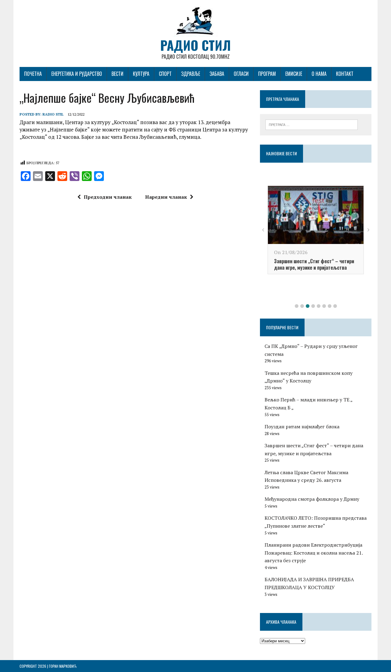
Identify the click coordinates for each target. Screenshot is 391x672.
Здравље (190, 73)
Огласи (241, 73)
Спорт (165, 73)
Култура (141, 73)
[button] (296, 306)
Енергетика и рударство (76, 73)
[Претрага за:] (311, 124)
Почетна (33, 73)
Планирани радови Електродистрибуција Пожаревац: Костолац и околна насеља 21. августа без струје (314, 552)
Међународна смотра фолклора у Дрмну (312, 499)
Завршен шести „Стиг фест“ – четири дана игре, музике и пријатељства (314, 264)
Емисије (293, 73)
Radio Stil (53, 114)
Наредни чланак (166, 197)
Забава (217, 73)
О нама (319, 73)
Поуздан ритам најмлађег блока (302, 426)
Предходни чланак (108, 197)
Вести (117, 73)
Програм (267, 73)
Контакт (344, 73)
